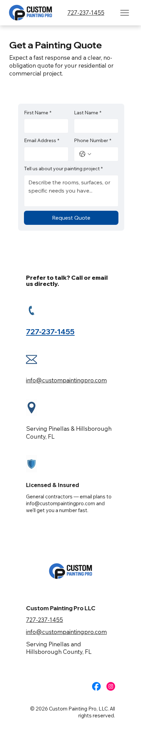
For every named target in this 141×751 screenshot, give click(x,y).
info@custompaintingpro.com (66, 380)
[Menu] (124, 13)
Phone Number (92, 140)
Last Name (87, 112)
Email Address (41, 140)
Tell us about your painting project (63, 168)
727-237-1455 (85, 12)
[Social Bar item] (96, 686)
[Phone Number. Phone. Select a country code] (85, 154)
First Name (37, 112)
